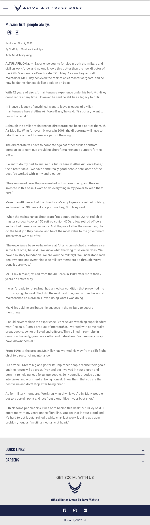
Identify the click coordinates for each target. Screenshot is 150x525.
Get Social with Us (75, 477)
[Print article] (9, 32)
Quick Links (15, 449)
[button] (6, 8)
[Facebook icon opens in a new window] (65, 510)
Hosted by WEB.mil (75, 520)
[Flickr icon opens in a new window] (85, 510)
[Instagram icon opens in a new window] (75, 510)
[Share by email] (17, 32)
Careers (12, 460)
